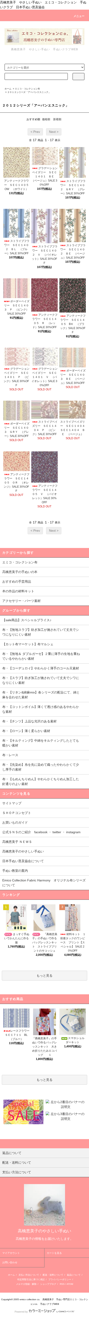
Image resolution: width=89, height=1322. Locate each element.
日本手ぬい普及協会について (23, 861)
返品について (74, 1275)
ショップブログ (48, 1284)
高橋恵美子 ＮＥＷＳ (17, 842)
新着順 (57, 119)
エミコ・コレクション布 (27, 88)
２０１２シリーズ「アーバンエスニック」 (29, 92)
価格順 (46, 119)
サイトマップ (11, 803)
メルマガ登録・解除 (26, 1284)
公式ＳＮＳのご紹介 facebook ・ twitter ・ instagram (41, 832)
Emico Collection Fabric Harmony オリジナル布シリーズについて (44, 882)
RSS (62, 1284)
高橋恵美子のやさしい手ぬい (23, 851)
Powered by (21, 1311)
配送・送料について (53, 1275)
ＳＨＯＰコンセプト (16, 813)
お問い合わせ (9, 1262)
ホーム (8, 88)
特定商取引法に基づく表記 (31, 1279)
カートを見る (54, 1253)
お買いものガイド (15, 822)
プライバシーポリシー (59, 1279)
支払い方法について (28, 1275)
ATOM (70, 1284)
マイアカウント (11, 1253)
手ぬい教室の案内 (15, 870)
